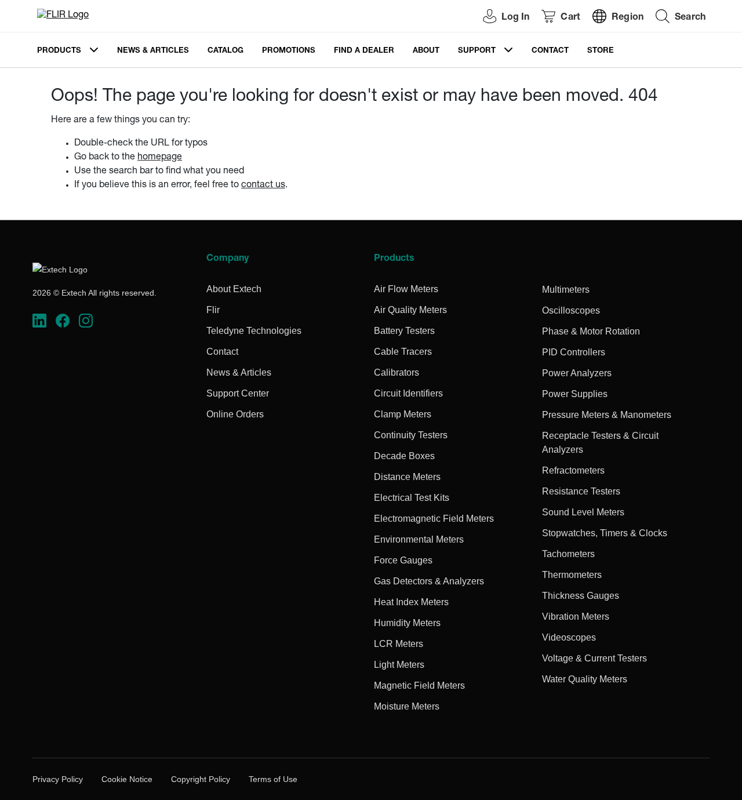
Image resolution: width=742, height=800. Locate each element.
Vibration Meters (575, 616)
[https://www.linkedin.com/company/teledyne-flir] (39, 321)
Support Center (237, 393)
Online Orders (235, 414)
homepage (159, 157)
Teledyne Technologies (253, 331)
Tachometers (568, 554)
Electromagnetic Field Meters (434, 518)
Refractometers (573, 470)
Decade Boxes (404, 456)
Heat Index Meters (411, 602)
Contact (550, 51)
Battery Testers (404, 331)
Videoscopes (569, 637)
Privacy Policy (57, 779)
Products (59, 51)
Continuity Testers (411, 435)
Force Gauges (403, 560)
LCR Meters (398, 644)
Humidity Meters (407, 623)
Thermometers (572, 575)
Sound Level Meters (583, 512)
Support (477, 51)
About (426, 51)
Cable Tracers (403, 352)
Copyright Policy (200, 779)
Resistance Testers (581, 491)
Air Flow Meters (406, 289)
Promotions (288, 51)
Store (600, 51)
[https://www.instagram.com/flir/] (86, 321)
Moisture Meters (406, 706)
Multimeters (566, 289)
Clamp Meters (402, 414)
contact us (263, 185)
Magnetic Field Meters (419, 685)
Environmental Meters (419, 539)
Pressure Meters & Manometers (606, 415)
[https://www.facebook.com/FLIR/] (63, 321)
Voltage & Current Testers (594, 658)
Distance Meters (407, 477)
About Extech (233, 289)
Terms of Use (273, 779)
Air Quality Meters (410, 310)
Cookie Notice (126, 779)
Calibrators (396, 372)
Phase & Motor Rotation (591, 331)
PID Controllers (573, 352)
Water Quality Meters (584, 679)
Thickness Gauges (580, 596)
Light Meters (399, 665)
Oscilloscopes (571, 310)
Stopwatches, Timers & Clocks (604, 533)
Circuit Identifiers (408, 393)
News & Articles (153, 51)
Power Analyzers (577, 373)
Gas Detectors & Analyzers (429, 581)
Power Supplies (575, 394)
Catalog (225, 51)
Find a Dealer (364, 51)
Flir (213, 310)
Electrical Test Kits (411, 498)
